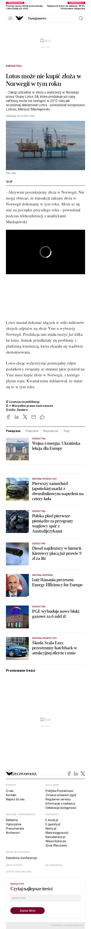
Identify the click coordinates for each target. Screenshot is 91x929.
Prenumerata (15, 828)
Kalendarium (54, 865)
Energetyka (14, 66)
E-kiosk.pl (52, 820)
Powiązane (13, 431)
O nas (10, 791)
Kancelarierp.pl (55, 837)
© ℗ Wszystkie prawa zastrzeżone (29, 405)
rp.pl (9, 181)
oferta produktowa (19, 871)
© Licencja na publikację (23, 401)
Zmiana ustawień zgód (61, 795)
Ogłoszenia (13, 824)
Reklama (12, 820)
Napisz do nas (15, 799)
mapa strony (14, 865)
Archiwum (13, 832)
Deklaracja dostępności (61, 807)
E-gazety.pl (53, 824)
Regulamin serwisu (58, 799)
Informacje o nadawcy (60, 803)
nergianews (37, 18)
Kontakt (11, 795)
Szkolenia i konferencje (21, 858)
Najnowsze (50, 431)
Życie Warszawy (56, 845)
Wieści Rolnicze (56, 841)
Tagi (66, 431)
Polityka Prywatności (59, 791)
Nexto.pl (51, 828)
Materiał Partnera (42, 575)
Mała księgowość (57, 832)
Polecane (32, 431)
